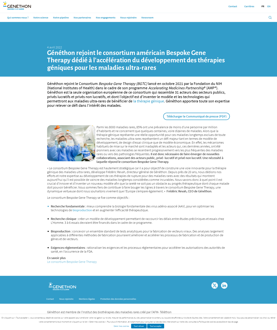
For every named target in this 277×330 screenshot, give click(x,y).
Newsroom (147, 17)
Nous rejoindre (128, 17)
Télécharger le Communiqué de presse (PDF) (197, 116)
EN (269, 6)
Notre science (40, 17)
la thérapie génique (148, 101)
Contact (50, 298)
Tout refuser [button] (139, 326)
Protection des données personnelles (118, 298)
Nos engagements (105, 17)
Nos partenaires (82, 17)
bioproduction (83, 210)
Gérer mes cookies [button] (121, 326)
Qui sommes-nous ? (18, 17)
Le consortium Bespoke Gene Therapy (72, 262)
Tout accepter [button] (156, 326)
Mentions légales (87, 298)
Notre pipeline (61, 17)
